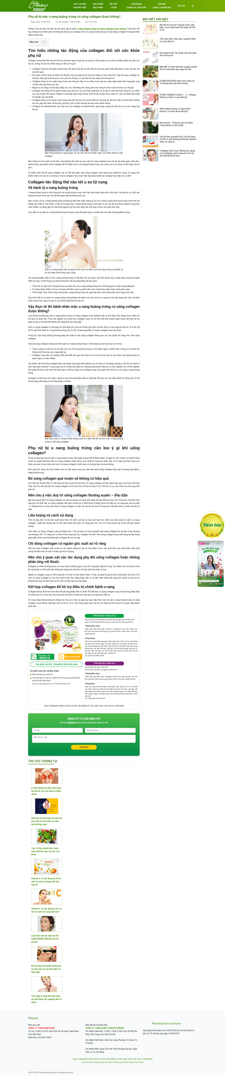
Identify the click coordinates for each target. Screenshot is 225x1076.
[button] (43, 42)
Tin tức (181, 6)
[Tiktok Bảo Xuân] (211, 586)
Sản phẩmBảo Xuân (98, 6)
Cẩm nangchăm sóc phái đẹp (136, 6)
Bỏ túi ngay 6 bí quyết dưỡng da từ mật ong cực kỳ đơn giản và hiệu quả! (46, 969)
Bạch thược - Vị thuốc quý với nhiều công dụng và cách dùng (176, 124)
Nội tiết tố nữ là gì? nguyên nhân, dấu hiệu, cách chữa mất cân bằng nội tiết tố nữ (177, 27)
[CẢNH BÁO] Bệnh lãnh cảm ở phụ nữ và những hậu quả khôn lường (177, 82)
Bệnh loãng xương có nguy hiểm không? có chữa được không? (175, 109)
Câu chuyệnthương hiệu (79, 6)
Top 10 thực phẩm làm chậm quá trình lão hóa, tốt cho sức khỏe (45, 851)
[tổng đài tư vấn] (43, 657)
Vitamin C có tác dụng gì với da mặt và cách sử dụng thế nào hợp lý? (46, 881)
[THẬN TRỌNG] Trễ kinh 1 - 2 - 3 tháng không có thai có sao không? (178, 96)
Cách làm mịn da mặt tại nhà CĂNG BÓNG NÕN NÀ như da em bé (45, 938)
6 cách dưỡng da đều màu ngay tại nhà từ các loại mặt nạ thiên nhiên (46, 791)
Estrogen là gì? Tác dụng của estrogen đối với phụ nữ (178, 54)
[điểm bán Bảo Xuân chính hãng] (212, 525)
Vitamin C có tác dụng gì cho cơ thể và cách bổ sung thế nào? (46, 910)
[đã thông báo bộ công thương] (166, 1023)
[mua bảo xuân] (70, 657)
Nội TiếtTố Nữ (113, 6)
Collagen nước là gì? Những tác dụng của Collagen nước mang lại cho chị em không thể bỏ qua (177, 153)
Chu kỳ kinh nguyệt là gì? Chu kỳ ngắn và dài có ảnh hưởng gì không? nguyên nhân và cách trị (178, 139)
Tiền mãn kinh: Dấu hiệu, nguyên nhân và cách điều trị (178, 40)
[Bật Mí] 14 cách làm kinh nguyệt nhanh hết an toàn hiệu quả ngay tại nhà (178, 68)
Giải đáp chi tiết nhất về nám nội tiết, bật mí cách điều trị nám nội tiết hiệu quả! (46, 821)
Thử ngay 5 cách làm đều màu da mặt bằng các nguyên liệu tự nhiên (46, 999)
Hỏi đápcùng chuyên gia (162, 6)
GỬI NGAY (84, 747)
